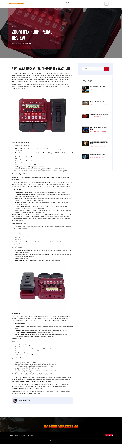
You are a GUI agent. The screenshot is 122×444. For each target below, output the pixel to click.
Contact (76, 3)
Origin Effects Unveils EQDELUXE (98, 155)
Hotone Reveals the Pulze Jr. (97, 102)
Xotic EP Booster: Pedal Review (97, 87)
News (61, 3)
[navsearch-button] (106, 3)
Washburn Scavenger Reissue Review (99, 114)
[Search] (106, 69)
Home (55, 3)
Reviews (68, 3)
